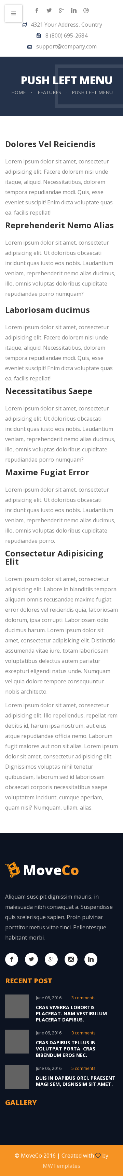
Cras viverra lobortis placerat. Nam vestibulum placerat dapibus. (71, 1013)
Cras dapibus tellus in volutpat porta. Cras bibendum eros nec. (66, 1048)
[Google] (61, 11)
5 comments (83, 1068)
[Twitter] (49, 11)
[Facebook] (37, 11)
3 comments (83, 998)
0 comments (83, 1033)
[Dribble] (86, 11)
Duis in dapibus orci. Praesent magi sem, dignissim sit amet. (75, 1081)
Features (49, 92)
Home (18, 92)
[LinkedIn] (74, 11)
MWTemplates (61, 1166)
